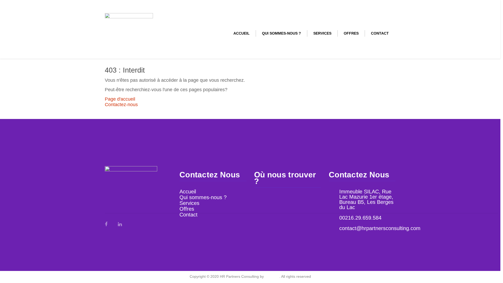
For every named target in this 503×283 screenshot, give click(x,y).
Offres (351, 33)
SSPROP (272, 276)
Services (322, 33)
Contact (380, 33)
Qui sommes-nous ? (281, 33)
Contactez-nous (121, 104)
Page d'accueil (120, 99)
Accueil (241, 33)
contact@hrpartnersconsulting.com (379, 228)
